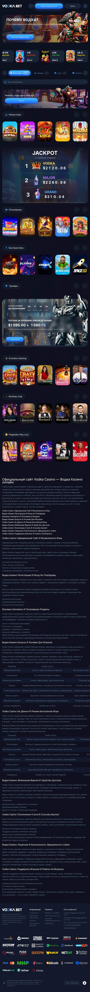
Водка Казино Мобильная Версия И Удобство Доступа (26, 525)
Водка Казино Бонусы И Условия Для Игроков (22, 519)
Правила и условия (52, 913)
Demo (10, 143)
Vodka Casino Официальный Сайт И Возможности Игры (26, 511)
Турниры (33, 920)
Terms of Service (70, 928)
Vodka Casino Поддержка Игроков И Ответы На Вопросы (27, 534)
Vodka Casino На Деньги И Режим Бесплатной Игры (24, 522)
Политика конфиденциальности (52, 919)
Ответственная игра (52, 916)
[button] (4, 73)
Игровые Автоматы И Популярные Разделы (21, 516)
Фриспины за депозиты (34, 924)
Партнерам (49, 923)
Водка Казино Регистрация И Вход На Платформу (23, 513)
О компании (34, 913)
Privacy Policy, (75, 925)
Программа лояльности (34, 917)
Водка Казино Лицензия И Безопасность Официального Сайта (29, 531)
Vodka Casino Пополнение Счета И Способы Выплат (24, 528)
